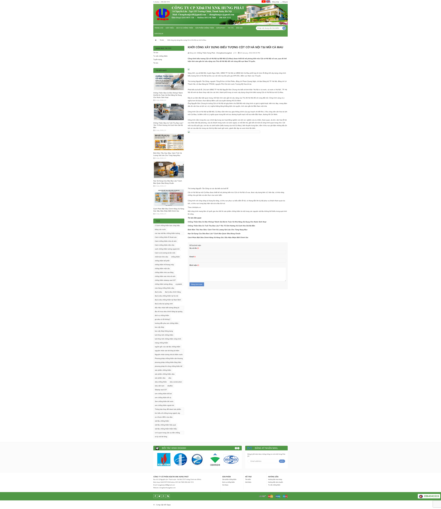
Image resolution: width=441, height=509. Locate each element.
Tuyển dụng (157, 59)
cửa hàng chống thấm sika (164, 288)
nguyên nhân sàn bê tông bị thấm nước (167, 351)
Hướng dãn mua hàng (275, 479)
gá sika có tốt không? (162, 319)
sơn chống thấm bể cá (163, 397)
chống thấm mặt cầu (162, 268)
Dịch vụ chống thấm (184, 28)
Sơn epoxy (220, 28)
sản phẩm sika (160, 378)
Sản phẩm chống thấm (204, 28)
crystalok (178, 284)
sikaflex (170, 386)
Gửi (281, 461)
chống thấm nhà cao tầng (164, 272)
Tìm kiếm (248, 479)
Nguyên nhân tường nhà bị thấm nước (169, 354)
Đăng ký (285, 2)
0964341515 (431, 496)
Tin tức (231, 28)
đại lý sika (158, 292)
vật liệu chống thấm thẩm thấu (166, 429)
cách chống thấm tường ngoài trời (167, 249)
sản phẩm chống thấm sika (164, 374)
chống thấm (175, 257)
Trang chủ (158, 28)
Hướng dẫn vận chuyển (275, 482)
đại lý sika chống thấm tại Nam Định (168, 300)
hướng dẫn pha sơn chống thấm (166, 323)
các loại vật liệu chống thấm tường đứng (167, 233)
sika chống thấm (161, 382)
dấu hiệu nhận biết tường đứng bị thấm (167, 308)
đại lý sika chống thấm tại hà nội (166, 296)
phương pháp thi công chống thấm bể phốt (168, 366)
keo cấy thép (159, 327)
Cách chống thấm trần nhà (164, 245)
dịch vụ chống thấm (162, 315)
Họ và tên (193, 248)
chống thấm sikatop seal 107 (165, 280)
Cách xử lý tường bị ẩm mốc (165, 253)
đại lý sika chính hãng (173, 292)
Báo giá (239, 28)
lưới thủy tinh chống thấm (164, 335)
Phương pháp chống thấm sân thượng (169, 358)
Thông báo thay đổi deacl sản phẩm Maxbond (168, 409)
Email (191, 257)
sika (169, 378)
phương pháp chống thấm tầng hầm (168, 362)
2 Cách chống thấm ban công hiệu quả (167, 226)
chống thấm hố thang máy (164, 264)
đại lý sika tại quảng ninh (164, 304)
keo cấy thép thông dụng (164, 331)
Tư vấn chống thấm (160, 56)
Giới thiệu (170, 28)
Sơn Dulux (158, 33)
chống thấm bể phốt (162, 261)
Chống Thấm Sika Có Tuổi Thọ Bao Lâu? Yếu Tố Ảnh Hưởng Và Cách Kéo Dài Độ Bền (168, 125)
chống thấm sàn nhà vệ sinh (165, 276)
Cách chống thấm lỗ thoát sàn (166, 237)
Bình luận (193, 265)
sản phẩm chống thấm (163, 370)
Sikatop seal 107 (161, 390)
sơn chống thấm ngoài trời (164, 405)
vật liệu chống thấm (162, 421)
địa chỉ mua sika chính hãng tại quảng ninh (168, 312)
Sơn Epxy (225, 485)
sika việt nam (159, 386)
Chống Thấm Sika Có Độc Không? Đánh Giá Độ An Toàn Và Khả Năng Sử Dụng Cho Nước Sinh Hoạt (168, 95)
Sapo (169, 505)
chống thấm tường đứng (163, 284)
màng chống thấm (161, 343)
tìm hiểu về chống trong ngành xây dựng (167, 413)
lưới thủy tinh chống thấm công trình (168, 339)
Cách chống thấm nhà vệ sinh (166, 241)
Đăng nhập (275, 2)
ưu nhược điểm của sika (163, 417)
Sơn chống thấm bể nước (164, 401)
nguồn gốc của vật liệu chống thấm (167, 347)
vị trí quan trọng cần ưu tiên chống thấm (167, 433)
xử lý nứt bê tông (161, 436)
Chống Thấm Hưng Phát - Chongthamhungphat (214, 53)
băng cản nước (160, 229)
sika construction (176, 382)
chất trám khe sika (161, 257)
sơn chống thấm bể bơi (163, 393)
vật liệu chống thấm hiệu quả (165, 425)
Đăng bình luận (196, 284)
